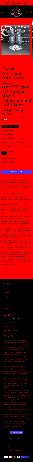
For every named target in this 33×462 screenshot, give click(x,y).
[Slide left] (13, 63)
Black (21, 142)
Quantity (3, 157)
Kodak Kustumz (13, 460)
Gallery (6, 296)
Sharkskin (26, 146)
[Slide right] (20, 63)
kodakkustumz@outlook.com (13, 319)
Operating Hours (9, 308)
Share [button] (5, 269)
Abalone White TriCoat (10, 126)
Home (5, 288)
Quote (5, 304)
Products (6, 292)
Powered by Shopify (22, 460)
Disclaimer (7, 300)
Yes (4, 153)
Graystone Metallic (9, 138)
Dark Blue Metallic (9, 142)
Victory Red (23, 138)
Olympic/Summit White (10, 146)
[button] (2, 12)
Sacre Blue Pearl (8, 130)
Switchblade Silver (9, 134)
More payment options (16, 176)
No (11, 153)
